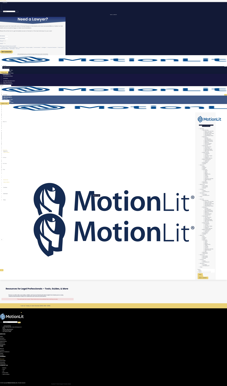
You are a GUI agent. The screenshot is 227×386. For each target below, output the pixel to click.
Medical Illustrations (7, 141)
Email (1, 43)
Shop (4, 200)
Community (6, 158)
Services (4, 65)
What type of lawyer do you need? (8, 46)
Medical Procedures (209, 141)
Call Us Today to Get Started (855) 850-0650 (35, 306)
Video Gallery (205, 185)
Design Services (7, 130)
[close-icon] (195, 113)
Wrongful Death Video (209, 133)
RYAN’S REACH (6, 172)
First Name (2, 36)
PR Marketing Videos (8, 76)
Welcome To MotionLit (4, 351)
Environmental (37, 47)
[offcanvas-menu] (195, 112)
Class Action (60, 47)
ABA (4, 173)
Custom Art (207, 160)
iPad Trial (5, 128)
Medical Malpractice (13, 47)
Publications (204, 182)
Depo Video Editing (209, 150)
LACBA (206, 175)
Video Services (6, 68)
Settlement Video (208, 132)
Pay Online (204, 194)
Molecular (207, 142)
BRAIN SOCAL (208, 174)
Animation (5, 78)
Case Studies (205, 186)
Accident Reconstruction (208, 138)
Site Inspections (208, 134)
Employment (21, 47)
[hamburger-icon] (225, 66)
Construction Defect (4, 48)
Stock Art (5, 145)
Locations (2, 350)
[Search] (16, 12)
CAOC (206, 171)
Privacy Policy (46, 54)
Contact (5, 187)
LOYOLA (206, 177)
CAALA (206, 170)
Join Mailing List (6, 191)
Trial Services (6, 120)
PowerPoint (207, 153)
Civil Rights (43, 47)
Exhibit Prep (207, 148)
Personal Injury (4, 47)
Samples (5, 148)
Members (5, 193)
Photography (205, 162)
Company (204, 167)
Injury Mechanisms (209, 140)
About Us (5, 151)
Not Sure (18, 48)
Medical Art (2, 343)
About (203, 166)
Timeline (206, 154)
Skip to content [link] (3, 0)
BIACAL (206, 173)
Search (1, 11)
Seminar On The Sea (209, 178)
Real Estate (12, 48)
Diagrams (207, 157)
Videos (1, 336)
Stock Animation (208, 143)
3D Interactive (6, 117)
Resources (5, 179)
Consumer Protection (51, 47)
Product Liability (29, 47)
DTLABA (206, 176)
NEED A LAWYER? (113, 14)
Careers (203, 168)
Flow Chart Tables (208, 155)
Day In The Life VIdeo (209, 131)
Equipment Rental (208, 149)
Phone (1, 41)
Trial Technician (208, 146)
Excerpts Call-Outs (7, 138)
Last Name (2, 38)
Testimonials (6, 177)
